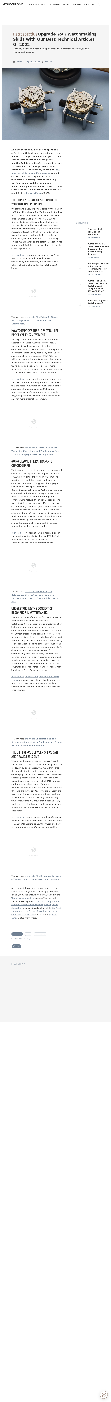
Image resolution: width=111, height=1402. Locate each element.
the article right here (35, 451)
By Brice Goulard (33, 62)
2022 (28, 934)
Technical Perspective (21, 938)
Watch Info (17, 934)
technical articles (32, 193)
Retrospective (40, 934)
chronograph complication (45, 901)
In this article (17, 255)
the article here (34, 320)
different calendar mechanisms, (27, 904)
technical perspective (23, 898)
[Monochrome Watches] (13, 4)
